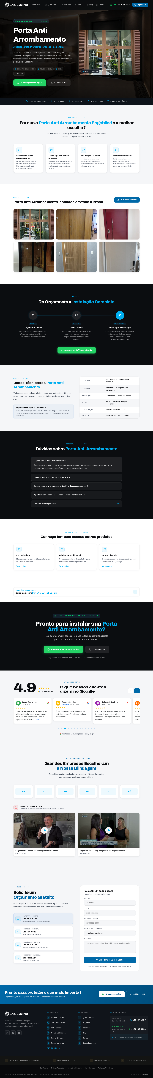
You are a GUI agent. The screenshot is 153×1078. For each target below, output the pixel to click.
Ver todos (52, 1048)
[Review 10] (85, 728)
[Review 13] (94, 728)
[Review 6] (74, 728)
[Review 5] (71, 728)
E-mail (86, 908)
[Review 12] (91, 728)
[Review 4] (67, 728)
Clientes (80, 5)
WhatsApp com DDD (91, 918)
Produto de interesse (93, 928)
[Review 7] (77, 728)
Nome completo (90, 898)
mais (84, 720)
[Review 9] (83, 728)
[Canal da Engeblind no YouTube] (19, 1032)
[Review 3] (64, 728)
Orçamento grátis (113, 994)
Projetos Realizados (57, 1068)
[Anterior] (130, 690)
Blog (91, 5)
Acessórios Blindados (75, 1068)
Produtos (36, 5)
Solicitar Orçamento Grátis (111, 960)
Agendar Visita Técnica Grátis (78, 350)
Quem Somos (53, 5)
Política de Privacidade (105, 1068)
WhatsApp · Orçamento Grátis (65, 649)
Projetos (67, 5)
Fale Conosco (90, 1068)
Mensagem (87, 939)
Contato (102, 5)
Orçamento (141, 5)
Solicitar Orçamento (128, 200)
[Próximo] (137, 690)
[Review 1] (58, 728)
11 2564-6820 (60, 83)
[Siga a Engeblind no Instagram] (7, 1032)
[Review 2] (61, 728)
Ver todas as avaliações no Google (76, 734)
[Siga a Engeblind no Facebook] (13, 1032)
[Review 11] (88, 728)
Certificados (44, 1068)
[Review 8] (80, 728)
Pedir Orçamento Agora (31, 83)
